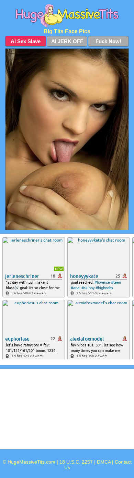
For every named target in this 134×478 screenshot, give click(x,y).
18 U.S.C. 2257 (76, 462)
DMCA (104, 462)
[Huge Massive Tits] (67, 15)
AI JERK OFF (67, 41)
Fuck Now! (108, 41)
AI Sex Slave (26, 41)
